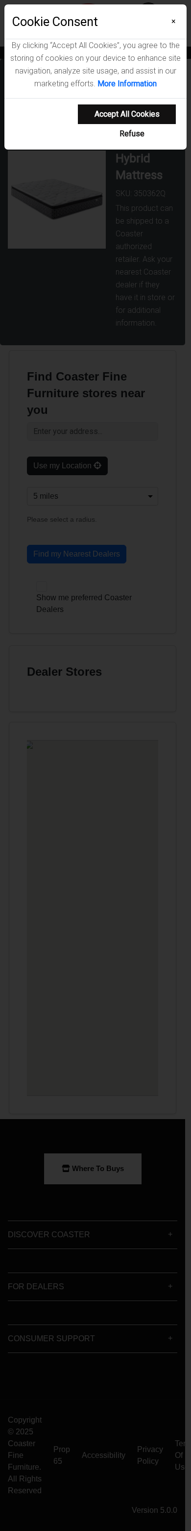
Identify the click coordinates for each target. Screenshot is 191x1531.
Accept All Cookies (127, 114)
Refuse (131, 133)
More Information (127, 83)
